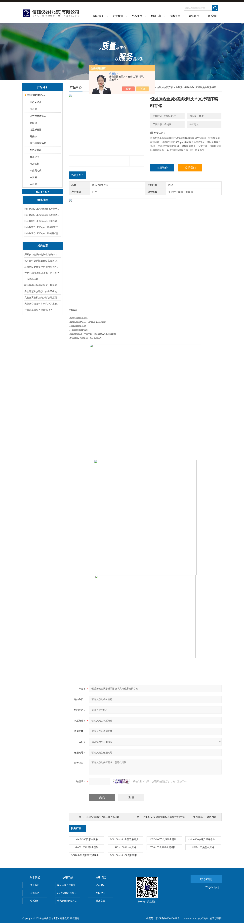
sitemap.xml (190, 918)
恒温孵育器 (35, 129)
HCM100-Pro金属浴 (125, 847)
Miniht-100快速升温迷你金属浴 (204, 839)
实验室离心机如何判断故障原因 (40, 297)
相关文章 (42, 245)
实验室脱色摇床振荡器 (68, 885)
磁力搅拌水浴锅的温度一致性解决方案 (42, 285)
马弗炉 (33, 136)
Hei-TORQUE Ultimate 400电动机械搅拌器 (42, 208)
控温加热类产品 (36, 95)
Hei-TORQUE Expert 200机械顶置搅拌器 (42, 233)
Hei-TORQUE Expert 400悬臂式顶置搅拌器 (42, 227)
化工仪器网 (216, 918)
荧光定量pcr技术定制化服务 (68, 900)
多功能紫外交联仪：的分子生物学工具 (42, 291)
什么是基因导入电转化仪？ (38, 309)
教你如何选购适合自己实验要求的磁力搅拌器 (42, 260)
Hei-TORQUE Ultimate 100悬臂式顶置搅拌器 (42, 221)
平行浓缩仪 (35, 102)
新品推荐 (42, 199)
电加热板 (34, 163)
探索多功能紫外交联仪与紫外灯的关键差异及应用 (42, 254)
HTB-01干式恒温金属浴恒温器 (164, 847)
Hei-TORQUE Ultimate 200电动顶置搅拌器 (42, 215)
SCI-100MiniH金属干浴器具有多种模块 (126, 839)
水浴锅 (33, 184)
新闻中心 (156, 15)
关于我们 (117, 15)
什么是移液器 (31, 279)
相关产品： (77, 828)
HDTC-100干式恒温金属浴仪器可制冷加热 (165, 839)
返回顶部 (198, 817)
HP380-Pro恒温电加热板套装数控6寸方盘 (163, 817)
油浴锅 (33, 109)
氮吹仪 (33, 122)
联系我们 (213, 15)
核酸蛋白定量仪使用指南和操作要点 (42, 266)
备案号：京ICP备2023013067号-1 (164, 918)
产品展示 (136, 15)
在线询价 (162, 167)
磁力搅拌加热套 (38, 143)
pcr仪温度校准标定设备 (68, 893)
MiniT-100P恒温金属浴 (86, 847)
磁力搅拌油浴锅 (38, 116)
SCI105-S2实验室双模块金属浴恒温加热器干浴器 (87, 855)
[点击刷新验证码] (121, 781)
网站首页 (98, 15)
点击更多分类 (43, 191)
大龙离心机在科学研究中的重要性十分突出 (42, 303)
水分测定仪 (35, 170)
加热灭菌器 (35, 150)
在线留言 (194, 15)
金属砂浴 (34, 156)
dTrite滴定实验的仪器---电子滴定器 (101, 817)
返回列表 (211, 817)
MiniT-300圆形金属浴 (87, 839)
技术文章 (175, 15)
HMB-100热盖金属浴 (203, 847)
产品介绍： (77, 175)
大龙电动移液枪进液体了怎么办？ (41, 273)
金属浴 (33, 177)
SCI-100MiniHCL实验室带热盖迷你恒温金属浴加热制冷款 (126, 855)
